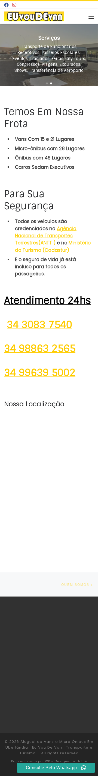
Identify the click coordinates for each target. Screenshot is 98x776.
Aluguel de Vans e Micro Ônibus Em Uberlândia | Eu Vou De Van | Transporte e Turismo (49, 747)
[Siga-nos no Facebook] (6, 5)
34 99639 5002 (39, 372)
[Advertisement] (49, 664)
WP (47, 761)
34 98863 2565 (39, 348)
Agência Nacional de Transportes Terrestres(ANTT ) (45, 235)
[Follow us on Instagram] (14, 5)
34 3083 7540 (39, 324)
